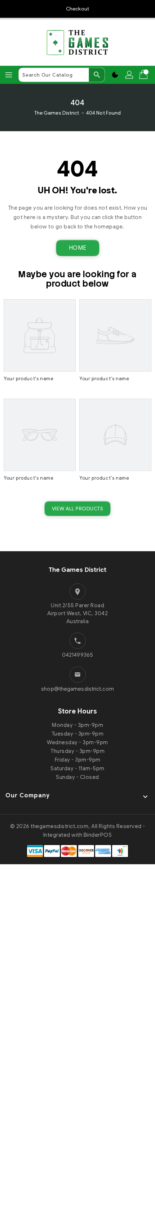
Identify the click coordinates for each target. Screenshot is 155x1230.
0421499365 (77, 655)
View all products (77, 508)
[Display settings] (115, 75)
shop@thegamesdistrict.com (77, 689)
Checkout (77, 8)
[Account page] (130, 75)
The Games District (56, 113)
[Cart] (144, 75)
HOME (78, 248)
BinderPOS (98, 835)
